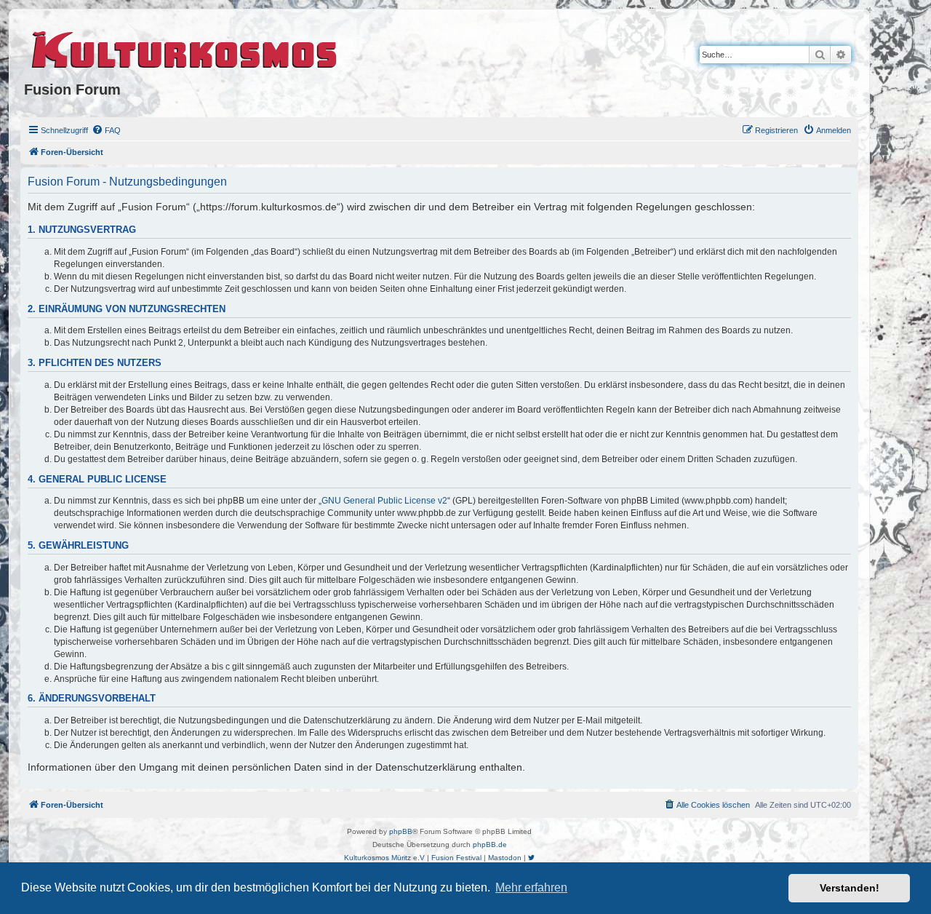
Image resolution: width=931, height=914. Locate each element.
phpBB (400, 831)
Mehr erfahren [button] (531, 887)
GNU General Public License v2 (384, 501)
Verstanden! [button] (849, 888)
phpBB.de (490, 845)
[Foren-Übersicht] (185, 47)
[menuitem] (106, 130)
